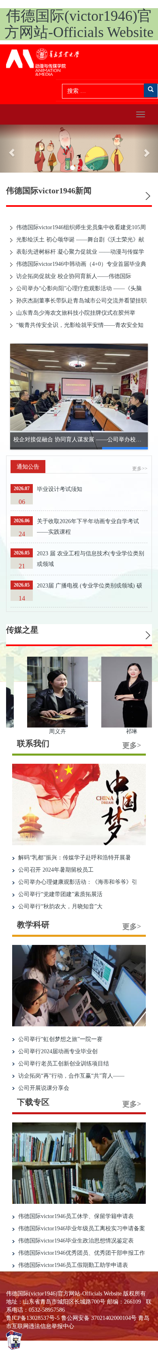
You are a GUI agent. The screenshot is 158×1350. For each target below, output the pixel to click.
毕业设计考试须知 (59, 489)
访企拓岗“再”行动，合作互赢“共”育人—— (70, 1076)
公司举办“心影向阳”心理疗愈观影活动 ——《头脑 (78, 288)
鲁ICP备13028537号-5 (33, 1318)
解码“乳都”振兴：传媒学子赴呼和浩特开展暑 (74, 858)
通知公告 (28, 467)
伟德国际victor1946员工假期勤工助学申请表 (72, 1265)
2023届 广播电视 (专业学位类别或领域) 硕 (89, 586)
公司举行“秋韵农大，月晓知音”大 (59, 906)
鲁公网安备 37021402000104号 (99, 1318)
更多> (131, 745)
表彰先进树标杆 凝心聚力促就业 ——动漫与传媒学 (79, 252)
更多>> (139, 468)
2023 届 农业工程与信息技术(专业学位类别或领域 (90, 558)
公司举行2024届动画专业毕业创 (57, 1051)
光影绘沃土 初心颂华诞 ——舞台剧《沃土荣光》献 (79, 240)
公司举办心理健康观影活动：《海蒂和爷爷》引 (77, 882)
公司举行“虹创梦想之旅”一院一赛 (59, 1039)
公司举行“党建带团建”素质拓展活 (59, 894)
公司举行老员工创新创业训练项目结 (63, 1064)
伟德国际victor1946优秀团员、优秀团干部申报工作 (81, 1253)
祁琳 (148, 731)
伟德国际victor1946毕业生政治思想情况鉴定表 (75, 1241)
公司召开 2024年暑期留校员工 (55, 870)
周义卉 (73, 731)
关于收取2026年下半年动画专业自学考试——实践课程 (88, 526)
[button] (12, 149)
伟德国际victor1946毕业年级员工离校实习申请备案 (81, 1228)
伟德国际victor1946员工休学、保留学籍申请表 (75, 1216)
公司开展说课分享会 (43, 1088)
